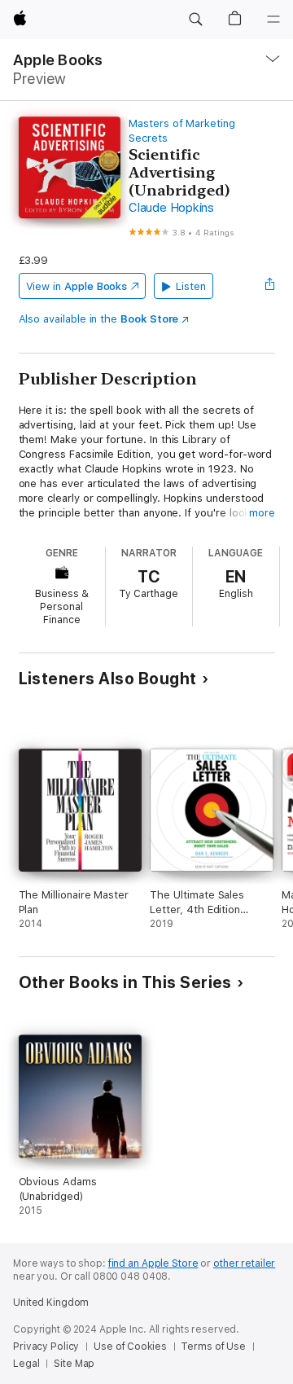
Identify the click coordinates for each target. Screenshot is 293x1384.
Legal (26, 1363)
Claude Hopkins (171, 207)
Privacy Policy (46, 1346)
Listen (191, 286)
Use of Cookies (130, 1346)
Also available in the (99, 319)
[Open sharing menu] (269, 286)
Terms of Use (213, 1346)
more (262, 513)
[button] (195, 19)
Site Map (74, 1363)
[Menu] (273, 19)
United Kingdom (51, 1302)
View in (77, 286)
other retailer (244, 1263)
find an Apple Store (153, 1263)
